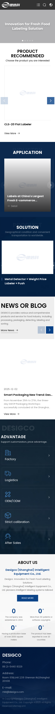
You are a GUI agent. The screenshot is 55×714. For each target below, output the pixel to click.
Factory (10, 459)
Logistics (11, 480)
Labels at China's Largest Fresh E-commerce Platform (25, 197)
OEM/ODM (12, 501)
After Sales (13, 543)
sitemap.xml (18, 706)
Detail (14, 205)
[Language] (51, 5)
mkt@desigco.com (12, 692)
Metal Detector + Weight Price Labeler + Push (25, 281)
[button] (22, 40)
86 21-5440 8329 (12, 667)
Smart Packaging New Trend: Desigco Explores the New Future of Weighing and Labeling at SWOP (27, 395)
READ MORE (27, 598)
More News (8, 330)
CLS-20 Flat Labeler (17, 124)
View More (10, 133)
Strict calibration (17, 522)
